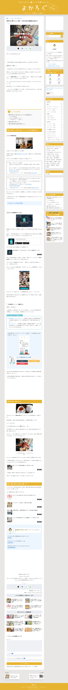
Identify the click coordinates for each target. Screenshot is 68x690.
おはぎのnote (10, 542)
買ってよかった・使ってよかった (55, 106)
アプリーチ (29, 240)
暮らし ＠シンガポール (55, 133)
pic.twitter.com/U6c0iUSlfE (14, 185)
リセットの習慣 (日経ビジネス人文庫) (24, 357)
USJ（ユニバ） (58, 146)
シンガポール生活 (50, 152)
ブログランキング (59, 80)
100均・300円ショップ (50, 146)
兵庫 (48, 157)
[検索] (62, 36)
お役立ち (29, 592)
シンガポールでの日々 (54, 131)
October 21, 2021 (34, 187)
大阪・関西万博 (56, 157)
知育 (58, 163)
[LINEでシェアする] (30, 48)
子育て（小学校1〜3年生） (55, 119)
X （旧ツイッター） (50, 76)
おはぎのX (10, 537)
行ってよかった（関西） (55, 125)
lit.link (59, 83)
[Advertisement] (25, 58)
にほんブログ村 (49, 89)
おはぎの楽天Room (11, 547)
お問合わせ (41, 13)
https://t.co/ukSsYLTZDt (14, 170)
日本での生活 (39, 592)
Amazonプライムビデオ (22, 153)
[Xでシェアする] (18, 48)
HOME (34, 684)
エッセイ (48, 150)
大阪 (51, 157)
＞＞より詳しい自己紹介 (51, 64)
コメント (9, 639)
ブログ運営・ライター (54, 129)
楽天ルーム (59, 76)
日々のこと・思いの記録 (55, 111)
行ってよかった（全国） (55, 127)
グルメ (53, 150)
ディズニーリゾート (57, 152)
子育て (34, 592)
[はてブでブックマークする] (26, 48)
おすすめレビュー (50, 148)
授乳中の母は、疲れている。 (14, 121)
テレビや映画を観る (13, 116)
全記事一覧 (35, 13)
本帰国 (55, 161)
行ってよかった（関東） (55, 123)
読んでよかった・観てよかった (55, 108)
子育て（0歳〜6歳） (38, 590)
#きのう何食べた (28, 184)
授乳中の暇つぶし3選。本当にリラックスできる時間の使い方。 (21, 114)
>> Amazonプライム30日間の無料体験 (15, 203)
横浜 (48, 163)
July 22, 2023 (34, 172)
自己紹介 (54, 101)
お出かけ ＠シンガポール (55, 135)
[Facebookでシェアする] (22, 48)
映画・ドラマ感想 (50, 161)
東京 (59, 161)
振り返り (53, 159)
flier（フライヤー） (13, 323)
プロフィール (28, 13)
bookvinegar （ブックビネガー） (15, 318)
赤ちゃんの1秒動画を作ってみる (15, 118)
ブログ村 (50, 80)
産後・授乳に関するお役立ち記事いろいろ (17, 123)
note (50, 83)
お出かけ (54, 121)
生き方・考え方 (53, 163)
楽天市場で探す (22, 363)
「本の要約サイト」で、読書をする (16, 119)
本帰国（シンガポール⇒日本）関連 (55, 139)
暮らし (54, 104)
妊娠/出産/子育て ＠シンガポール (55, 137)
